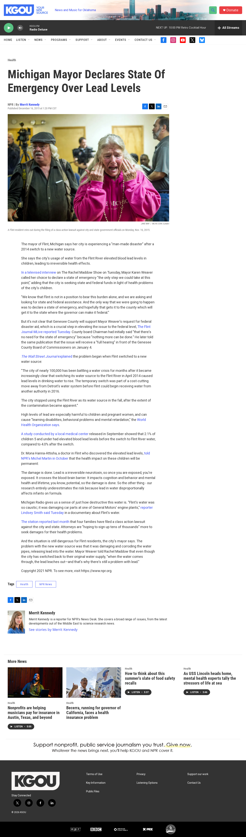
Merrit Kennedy (30, 104)
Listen (21, 39)
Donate (232, 10)
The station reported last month (45, 522)
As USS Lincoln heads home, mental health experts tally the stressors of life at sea (210, 678)
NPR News (45, 584)
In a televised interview (38, 272)
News (38, 39)
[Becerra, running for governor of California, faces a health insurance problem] (93, 682)
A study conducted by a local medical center (54, 434)
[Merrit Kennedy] (16, 622)
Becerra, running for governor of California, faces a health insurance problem (93, 712)
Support (82, 39)
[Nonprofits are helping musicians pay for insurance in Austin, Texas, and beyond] (35, 682)
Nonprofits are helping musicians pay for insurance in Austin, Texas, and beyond (34, 712)
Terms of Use (94, 774)
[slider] (26, 28)
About (102, 39)
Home (8, 39)
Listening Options (147, 782)
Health (12, 60)
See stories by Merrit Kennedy (53, 629)
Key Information (96, 782)
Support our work (197, 774)
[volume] (20, 28)
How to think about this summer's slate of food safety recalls (150, 678)
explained (46, 356)
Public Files (92, 791)
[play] (9, 28)
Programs (59, 39)
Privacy (141, 774)
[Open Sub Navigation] (29, 39)
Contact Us (143, 39)
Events (120, 39)
